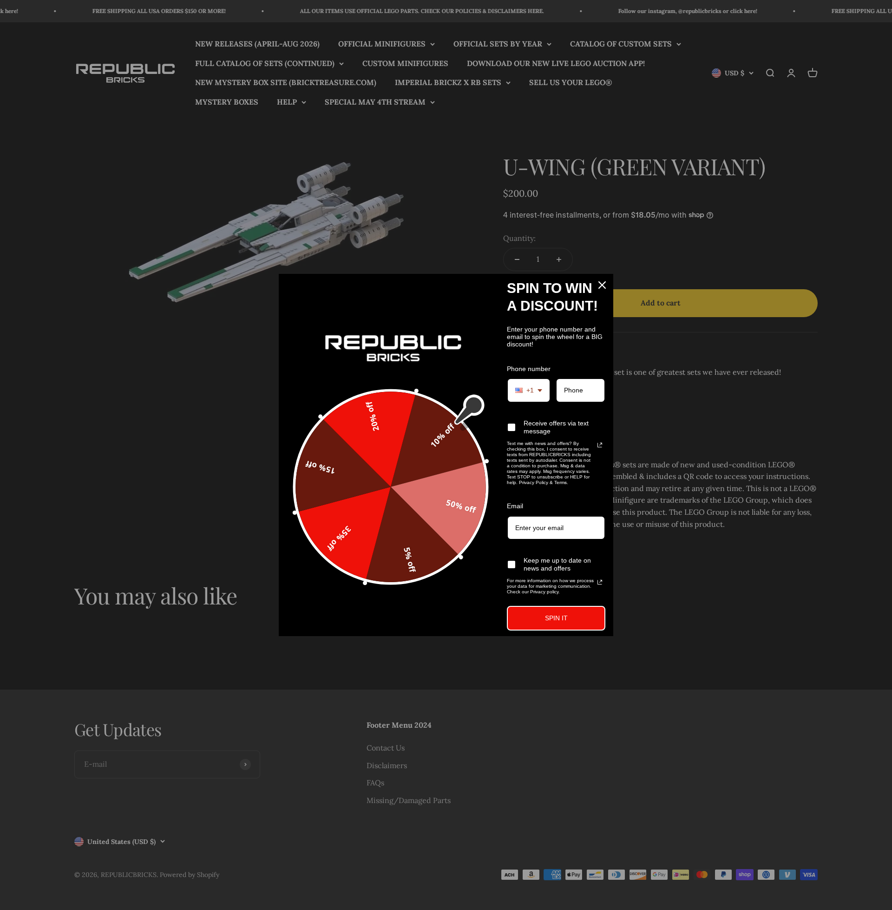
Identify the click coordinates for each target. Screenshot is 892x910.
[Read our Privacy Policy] (599, 445)
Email (515, 506)
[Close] (602, 285)
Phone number (529, 368)
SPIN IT (556, 618)
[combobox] (529, 390)
